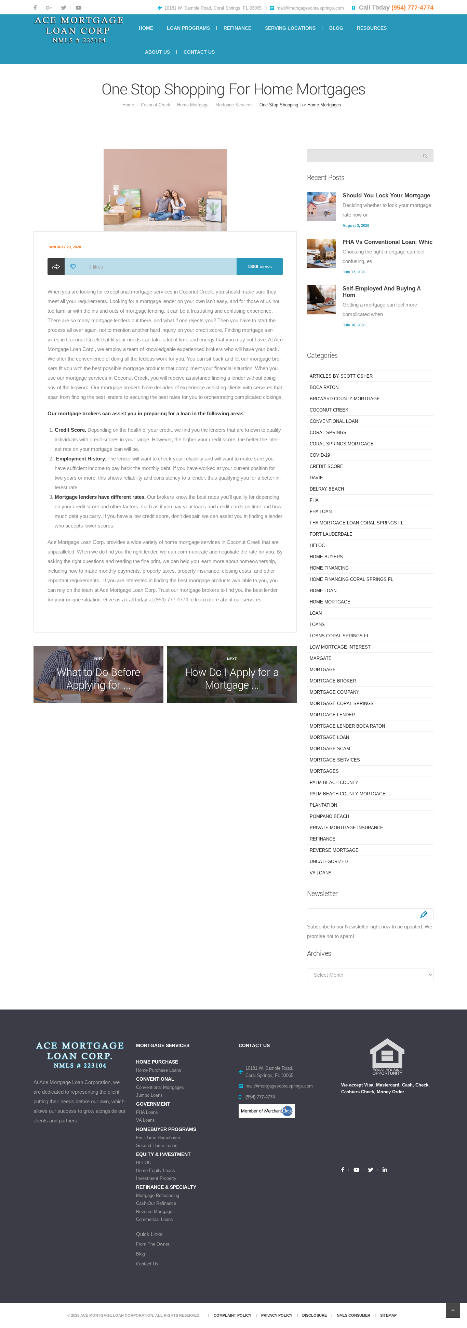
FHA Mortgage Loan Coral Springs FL (356, 522)
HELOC (317, 545)
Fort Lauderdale (331, 534)
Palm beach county (334, 782)
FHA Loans (147, 1112)
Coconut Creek (155, 104)
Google (48, 7)
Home (128, 104)
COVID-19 (320, 455)
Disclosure (314, 1315)
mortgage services (234, 104)
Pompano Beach (329, 816)
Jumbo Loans (149, 1095)
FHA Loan (321, 511)
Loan (316, 613)
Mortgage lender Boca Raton (347, 726)
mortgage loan (329, 737)
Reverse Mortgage (334, 850)
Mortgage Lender (332, 714)
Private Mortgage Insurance (346, 827)
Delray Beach (327, 489)
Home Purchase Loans (158, 1070)
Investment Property (156, 1178)
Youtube (77, 7)
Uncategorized (329, 861)
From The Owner (152, 1244)
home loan (323, 590)
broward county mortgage (345, 398)
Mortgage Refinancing (157, 1195)
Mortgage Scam (330, 748)
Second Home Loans (156, 1145)
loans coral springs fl (339, 635)
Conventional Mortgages (160, 1087)
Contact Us (147, 1263)
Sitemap (388, 1315)
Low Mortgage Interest (340, 647)
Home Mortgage (193, 104)
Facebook (37, 7)
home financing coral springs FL (351, 579)
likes (96, 267)
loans (317, 624)
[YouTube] (355, 1169)
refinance (322, 839)
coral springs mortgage (342, 443)
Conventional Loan (334, 421)
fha (314, 500)
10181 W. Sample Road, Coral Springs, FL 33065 (213, 8)
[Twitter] (370, 1169)
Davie (316, 477)
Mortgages (324, 771)
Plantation (323, 805)
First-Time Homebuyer (158, 1137)
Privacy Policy (276, 1315)
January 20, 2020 (64, 247)
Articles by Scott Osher (341, 376)
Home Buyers (326, 556)
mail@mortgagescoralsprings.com (310, 8)
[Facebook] (344, 1169)
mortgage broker (333, 680)
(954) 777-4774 (412, 7)
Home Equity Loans (155, 1170)
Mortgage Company (334, 692)
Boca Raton (324, 387)
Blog (140, 1254)
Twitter (63, 7)
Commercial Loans (154, 1219)
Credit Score (326, 466)
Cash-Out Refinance (156, 1203)
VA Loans (321, 872)
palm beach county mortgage (348, 793)
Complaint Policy (232, 1315)
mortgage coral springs (342, 703)
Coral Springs (328, 432)
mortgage (323, 669)
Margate (321, 658)
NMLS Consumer (353, 1315)
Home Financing (329, 568)
